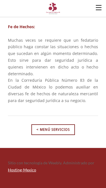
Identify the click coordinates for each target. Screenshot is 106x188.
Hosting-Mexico (22, 169)
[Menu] (99, 7)
